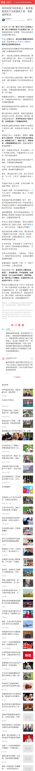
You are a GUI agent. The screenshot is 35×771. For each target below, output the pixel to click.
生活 (3, 42)
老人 (29, 42)
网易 (3, 2)
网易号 (9, 2)
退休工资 (22, 42)
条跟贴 (17, 377)
